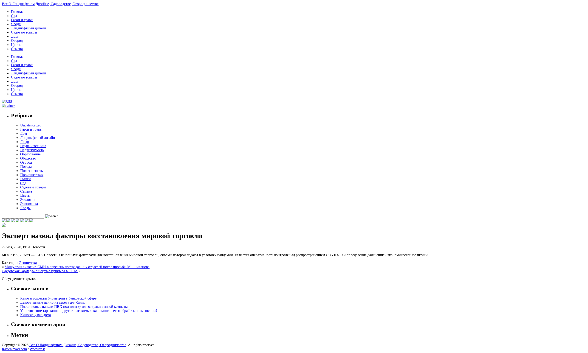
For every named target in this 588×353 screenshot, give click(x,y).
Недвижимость (32, 150)
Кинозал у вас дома (35, 315)
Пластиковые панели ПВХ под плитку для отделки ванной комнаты (74, 306)
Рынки (25, 179)
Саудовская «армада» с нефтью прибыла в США (40, 271)
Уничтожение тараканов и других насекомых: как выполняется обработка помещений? (88, 311)
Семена (17, 49)
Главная (17, 12)
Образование (30, 154)
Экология (27, 200)
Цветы (16, 45)
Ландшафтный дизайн (28, 28)
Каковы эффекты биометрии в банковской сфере (58, 298)
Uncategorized (30, 125)
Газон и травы (22, 20)
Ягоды (16, 24)
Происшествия (31, 175)
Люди (24, 142)
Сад (14, 16)
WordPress (37, 349)
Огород (17, 40)
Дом (14, 36)
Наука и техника (33, 146)
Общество (28, 158)
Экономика (29, 204)
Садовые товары (24, 32)
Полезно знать (31, 171)
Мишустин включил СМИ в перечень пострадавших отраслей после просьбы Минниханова (77, 267)
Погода (26, 166)
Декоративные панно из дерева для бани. (52, 302)
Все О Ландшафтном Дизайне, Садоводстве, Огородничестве (50, 4)
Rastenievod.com (14, 349)
